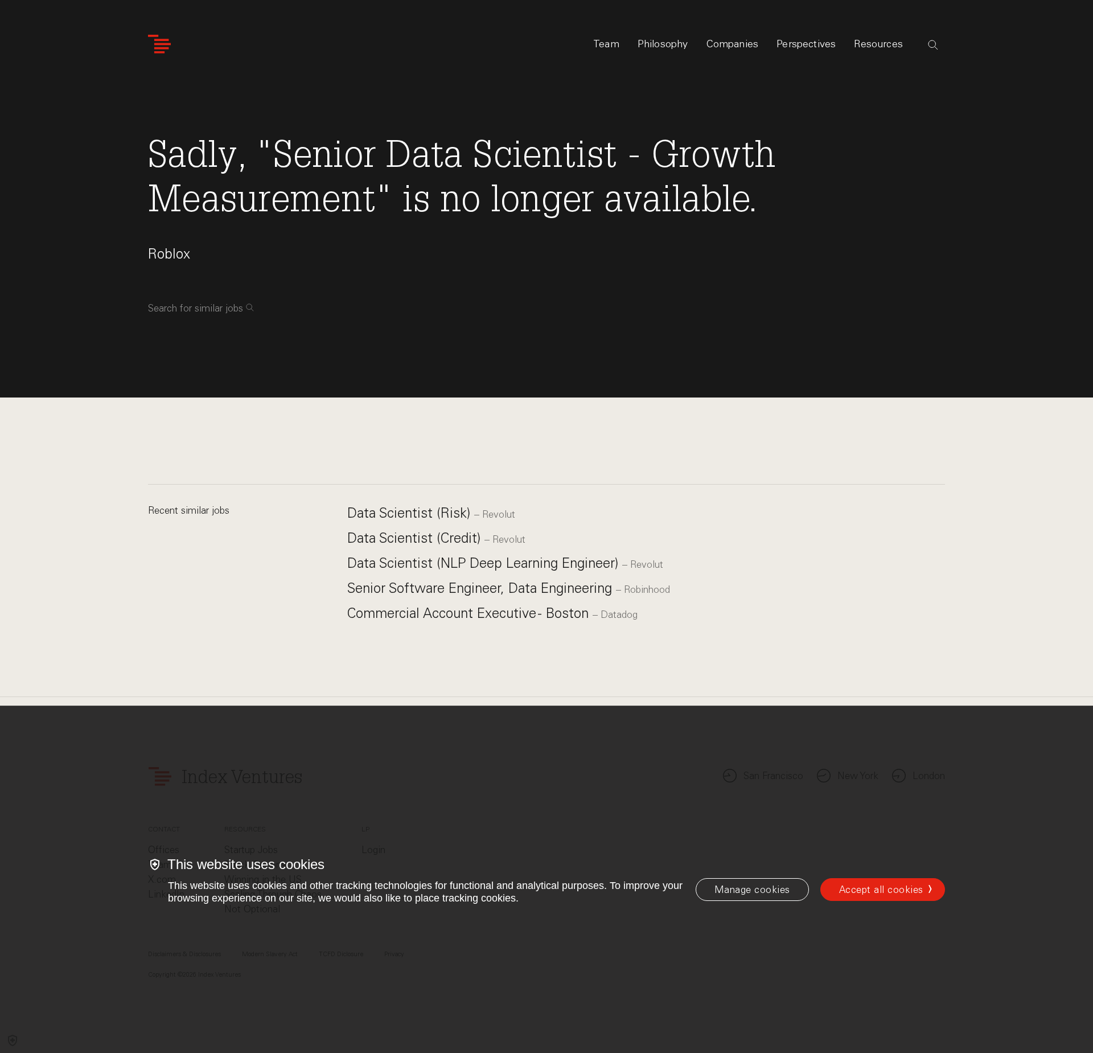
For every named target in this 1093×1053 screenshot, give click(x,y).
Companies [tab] (732, 44)
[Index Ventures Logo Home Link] (159, 44)
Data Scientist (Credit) (415, 538)
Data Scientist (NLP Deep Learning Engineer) (484, 563)
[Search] (933, 45)
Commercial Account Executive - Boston (470, 613)
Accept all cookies (881, 889)
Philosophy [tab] (663, 44)
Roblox (169, 253)
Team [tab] (606, 44)
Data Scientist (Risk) (410, 513)
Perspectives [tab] (806, 44)
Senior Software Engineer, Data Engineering (481, 588)
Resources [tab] (878, 44)
